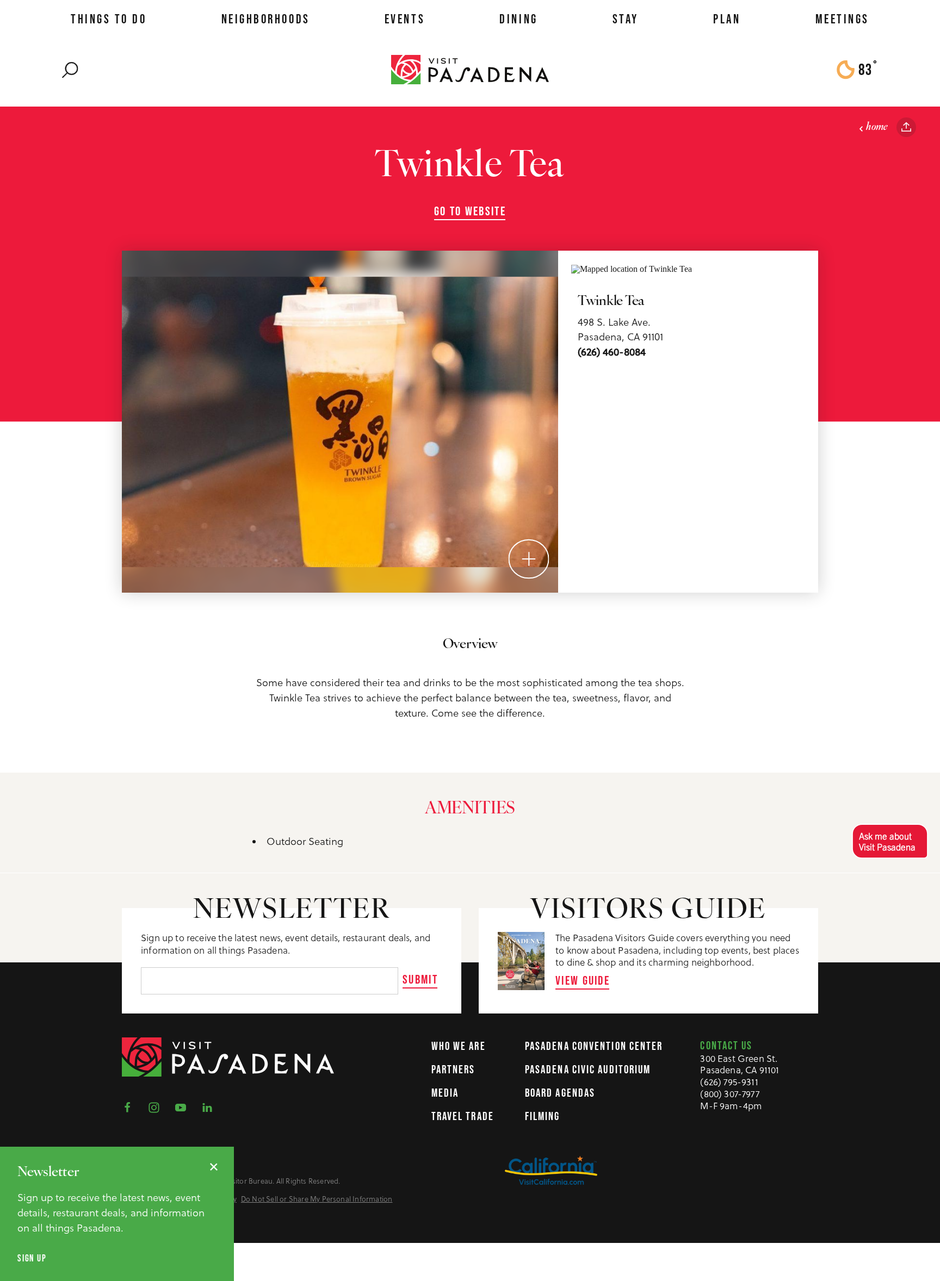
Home (877, 127)
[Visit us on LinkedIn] (210, 1106)
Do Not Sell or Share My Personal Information (317, 1199)
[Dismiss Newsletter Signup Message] (213, 1166)
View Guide (582, 980)
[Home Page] (470, 69)
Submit (420, 979)
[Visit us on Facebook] (130, 1106)
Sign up (31, 1258)
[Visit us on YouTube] (184, 1106)
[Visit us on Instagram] (157, 1106)
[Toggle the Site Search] (70, 69)
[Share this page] (906, 127)
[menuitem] (108, 19)
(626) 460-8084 (612, 352)
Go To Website (470, 211)
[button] (889, 841)
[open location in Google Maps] (631, 267)
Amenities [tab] (470, 809)
